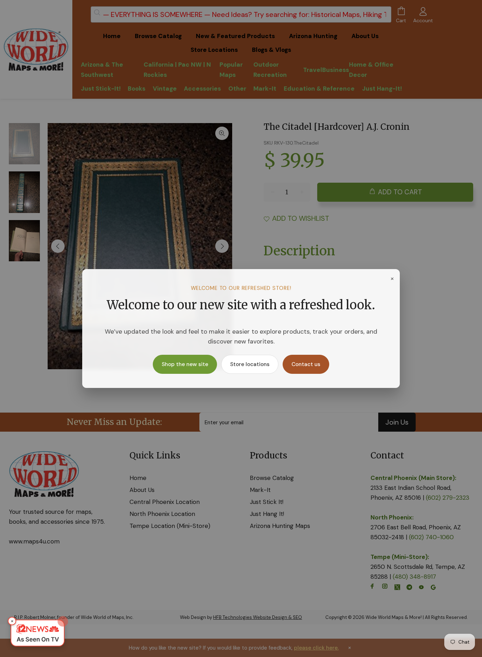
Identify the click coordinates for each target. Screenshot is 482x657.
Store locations (250, 364)
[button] (38, 633)
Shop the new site (185, 364)
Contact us (305, 364)
